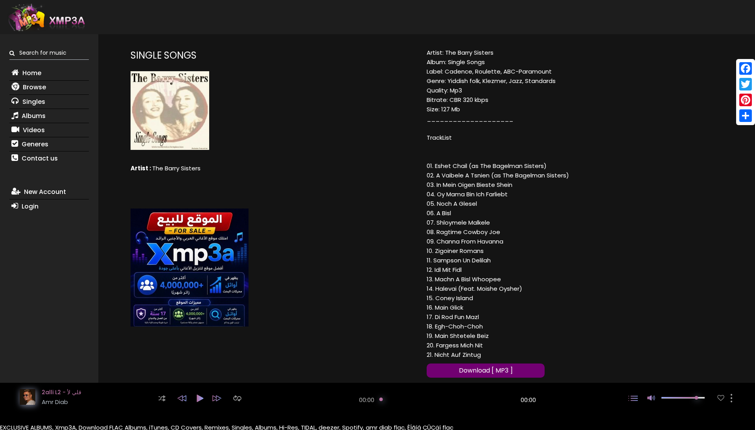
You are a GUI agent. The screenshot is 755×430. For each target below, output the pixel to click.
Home (31, 73)
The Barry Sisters (176, 168)
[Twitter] (745, 84)
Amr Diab (55, 402)
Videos (33, 130)
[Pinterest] (745, 100)
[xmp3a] (46, 17)
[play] (720, 398)
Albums (33, 115)
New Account (44, 191)
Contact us (39, 158)
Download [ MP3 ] (486, 370)
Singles (33, 101)
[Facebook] (745, 68)
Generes (34, 144)
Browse (33, 87)
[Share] (745, 116)
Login (29, 206)
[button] (162, 398)
